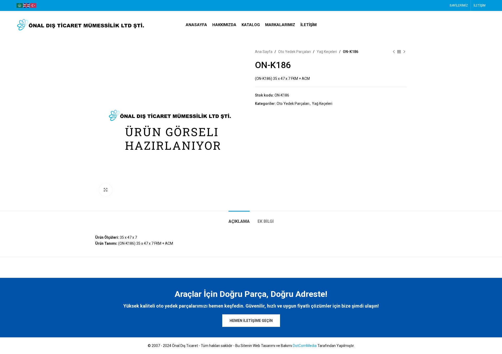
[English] (26, 5)
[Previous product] (393, 51)
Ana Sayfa (263, 52)
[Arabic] (19, 5)
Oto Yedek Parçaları (294, 52)
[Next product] (404, 51)
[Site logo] (81, 24)
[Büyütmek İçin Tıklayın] (105, 189)
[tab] (239, 219)
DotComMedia (305, 346)
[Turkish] (33, 5)
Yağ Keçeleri (327, 52)
